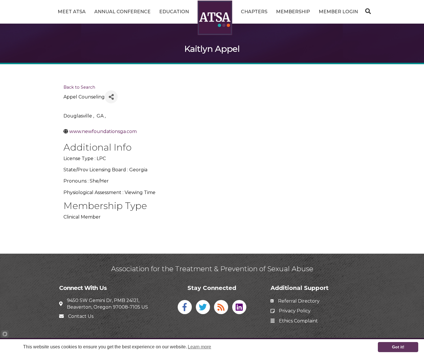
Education (174, 11)
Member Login (338, 11)
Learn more (199, 346)
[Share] (111, 96)
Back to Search (79, 87)
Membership (293, 11)
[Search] (366, 11)
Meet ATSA (72, 11)
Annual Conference (122, 11)
